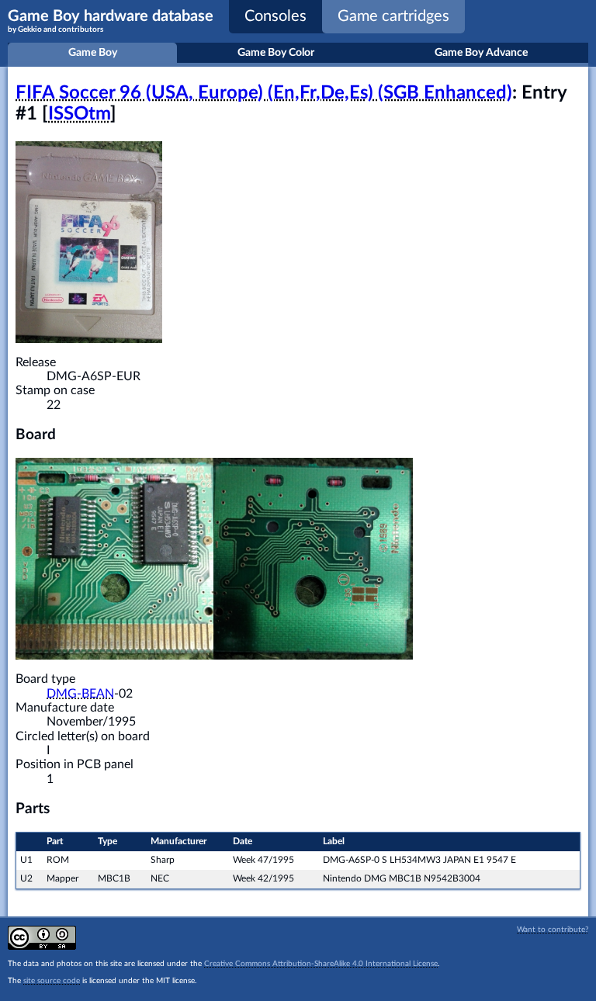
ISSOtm (79, 114)
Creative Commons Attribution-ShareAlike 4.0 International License (321, 964)
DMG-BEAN (80, 694)
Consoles (275, 16)
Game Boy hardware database (110, 21)
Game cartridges (393, 16)
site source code (51, 981)
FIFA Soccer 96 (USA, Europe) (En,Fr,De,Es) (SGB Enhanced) (264, 93)
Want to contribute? (552, 929)
